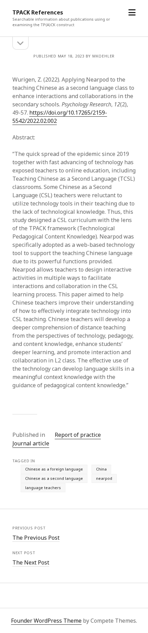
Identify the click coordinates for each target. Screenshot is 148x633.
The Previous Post (36, 537)
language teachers (43, 487)
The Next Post (30, 562)
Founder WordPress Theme (46, 620)
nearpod (104, 478)
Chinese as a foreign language (54, 469)
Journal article (30, 443)
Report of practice (78, 435)
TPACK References (37, 12)
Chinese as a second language (54, 478)
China (101, 469)
